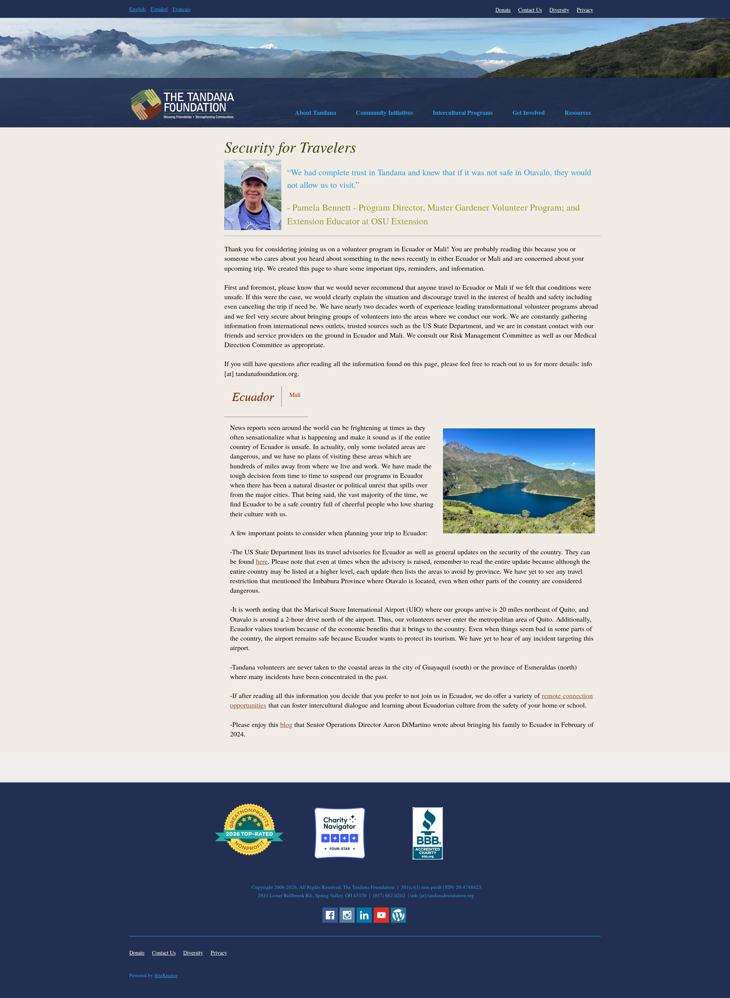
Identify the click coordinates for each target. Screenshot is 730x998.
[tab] (253, 397)
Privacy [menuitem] (585, 9)
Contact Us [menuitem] (530, 9)
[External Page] (428, 857)
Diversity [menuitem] (559, 9)
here (262, 561)
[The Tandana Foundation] (182, 105)
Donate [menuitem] (503, 9)
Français (181, 9)
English (137, 9)
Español (159, 9)
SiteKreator (166, 975)
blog (286, 724)
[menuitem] (315, 113)
